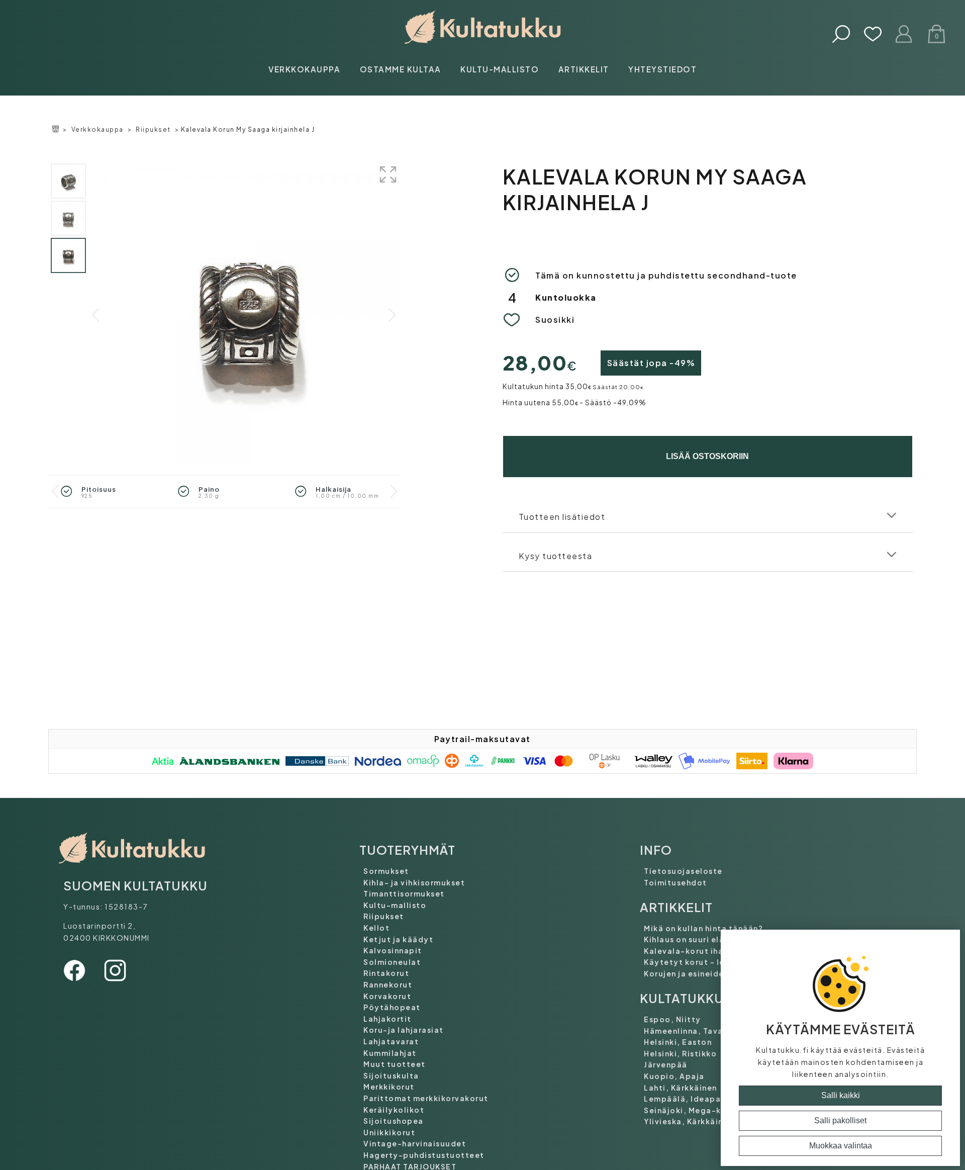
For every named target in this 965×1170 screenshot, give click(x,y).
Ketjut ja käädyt (398, 939)
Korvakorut (387, 996)
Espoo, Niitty (672, 1019)
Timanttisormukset (404, 893)
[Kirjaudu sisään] (904, 35)
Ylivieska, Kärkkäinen (688, 1121)
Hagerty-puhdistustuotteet (424, 1154)
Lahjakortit (387, 1018)
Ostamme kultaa (400, 69)
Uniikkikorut (389, 1132)
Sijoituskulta (391, 1075)
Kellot (376, 927)
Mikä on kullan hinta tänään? (703, 928)
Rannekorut (387, 984)
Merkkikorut (389, 1086)
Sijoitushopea (393, 1120)
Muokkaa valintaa (840, 1145)
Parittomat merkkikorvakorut (426, 1098)
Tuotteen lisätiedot (562, 516)
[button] (392, 315)
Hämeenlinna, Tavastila (693, 1030)
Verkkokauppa (304, 69)
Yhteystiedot (662, 69)
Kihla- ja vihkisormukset (414, 882)
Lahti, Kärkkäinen (680, 1087)
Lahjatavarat (391, 1041)
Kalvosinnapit (392, 950)
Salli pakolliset (840, 1120)
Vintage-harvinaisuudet (414, 1143)
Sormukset (386, 870)
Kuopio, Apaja (674, 1076)
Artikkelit (583, 69)
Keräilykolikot (393, 1109)
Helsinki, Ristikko (680, 1053)
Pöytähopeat (392, 1007)
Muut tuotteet (394, 1063)
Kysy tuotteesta (556, 556)
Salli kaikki (840, 1095)
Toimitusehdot (675, 882)
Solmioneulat (392, 961)
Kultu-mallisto (499, 69)
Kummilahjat (390, 1052)
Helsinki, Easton (678, 1041)
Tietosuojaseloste (683, 870)
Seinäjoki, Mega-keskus (694, 1110)
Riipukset (153, 129)
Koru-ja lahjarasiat (403, 1029)
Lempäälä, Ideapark (686, 1098)
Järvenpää (666, 1064)
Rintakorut (386, 972)
